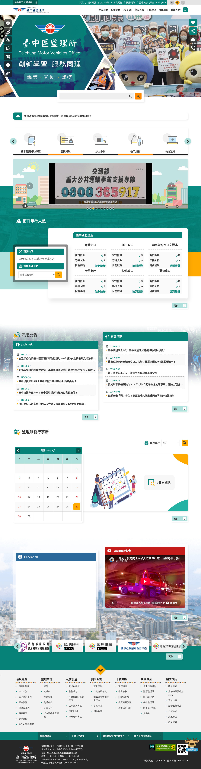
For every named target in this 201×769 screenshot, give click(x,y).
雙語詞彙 (130, 2)
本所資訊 (172, 686)
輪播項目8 (108, 208)
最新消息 (73, 691)
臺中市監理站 (149, 686)
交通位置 (172, 700)
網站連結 (23, 719)
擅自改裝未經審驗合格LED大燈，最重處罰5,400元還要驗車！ (52, 402)
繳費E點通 (24, 686)
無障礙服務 (24, 708)
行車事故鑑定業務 (51, 715)
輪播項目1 (88, 208)
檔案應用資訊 (125, 702)
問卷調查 (98, 711)
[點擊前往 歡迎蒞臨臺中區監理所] (100, 56)
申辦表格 (122, 691)
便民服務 (103, 9)
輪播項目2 (90, 208)
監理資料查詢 (25, 697)
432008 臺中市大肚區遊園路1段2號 (62, 753)
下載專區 (151, 9)
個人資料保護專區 (143, 736)
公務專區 (172, 711)
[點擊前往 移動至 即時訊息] (8, 23)
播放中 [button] (24, 205)
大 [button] (183, 2)
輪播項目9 (111, 208)
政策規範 (172, 722)
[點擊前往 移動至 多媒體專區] (8, 65)
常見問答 (117, 2)
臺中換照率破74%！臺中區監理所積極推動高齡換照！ (48, 391)
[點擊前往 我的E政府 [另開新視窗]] (152, 747)
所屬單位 (163, 9)
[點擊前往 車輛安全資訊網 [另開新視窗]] (167, 646)
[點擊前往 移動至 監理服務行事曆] (8, 56)
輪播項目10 (113, 208)
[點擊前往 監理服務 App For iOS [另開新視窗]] (67, 646)
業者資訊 (23, 702)
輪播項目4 (96, 208)
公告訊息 (127, 9)
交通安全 (48, 708)
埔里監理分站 (149, 708)
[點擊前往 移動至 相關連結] (8, 73)
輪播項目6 (102, 208)
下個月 (78, 450)
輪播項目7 (105, 208)
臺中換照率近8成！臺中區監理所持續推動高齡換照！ (48, 379)
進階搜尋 (138, 96)
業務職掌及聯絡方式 (176, 693)
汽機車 (47, 691)
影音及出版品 (174, 706)
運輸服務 (48, 697)
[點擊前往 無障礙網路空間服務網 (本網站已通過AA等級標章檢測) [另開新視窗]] (165, 747)
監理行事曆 (74, 686)
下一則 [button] (187, 141)
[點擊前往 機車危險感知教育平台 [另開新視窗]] (100, 646)
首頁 (81, 2)
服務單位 (155, 443)
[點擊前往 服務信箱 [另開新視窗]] (193, 39)
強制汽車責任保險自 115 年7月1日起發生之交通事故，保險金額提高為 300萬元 (146, 382)
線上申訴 (104, 2)
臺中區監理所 (37, 10)
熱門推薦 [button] (193, 22)
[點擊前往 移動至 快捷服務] (8, 31)
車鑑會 (146, 713)
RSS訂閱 (73, 711)
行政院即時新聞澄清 (76, 698)
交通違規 (48, 702)
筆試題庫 (122, 686)
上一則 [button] (13, 141)
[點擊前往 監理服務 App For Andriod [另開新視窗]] (33, 646)
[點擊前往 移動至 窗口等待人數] (8, 40)
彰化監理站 (148, 697)
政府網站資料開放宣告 (114, 736)
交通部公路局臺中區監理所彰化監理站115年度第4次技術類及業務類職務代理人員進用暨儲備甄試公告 (57, 357)
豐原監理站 (148, 691)
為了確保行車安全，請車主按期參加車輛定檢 (48, 116)
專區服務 (23, 713)
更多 (176, 305)
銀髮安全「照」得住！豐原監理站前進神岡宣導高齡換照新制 (141, 394)
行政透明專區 (75, 716)
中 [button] (177, 2)
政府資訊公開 (125, 708)
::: (1, 1)
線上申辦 (23, 691)
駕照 (46, 686)
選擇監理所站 (31, 266)
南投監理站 (148, 702)
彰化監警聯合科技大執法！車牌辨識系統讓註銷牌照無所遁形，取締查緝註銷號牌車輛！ (57, 368)
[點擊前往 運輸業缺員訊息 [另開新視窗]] (133, 646)
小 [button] (172, 2)
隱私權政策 (45, 736)
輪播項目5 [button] (99, 208)
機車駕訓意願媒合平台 (101, 698)
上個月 (18, 450)
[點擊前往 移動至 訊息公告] (8, 48)
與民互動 (139, 9)
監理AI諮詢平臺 (146, 2)
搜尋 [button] (185, 9)
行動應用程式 (100, 691)
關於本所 (175, 9)
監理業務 (115, 9)
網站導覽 (92, 2)
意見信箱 (98, 686)
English (162, 2)
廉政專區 (172, 716)
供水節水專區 (75, 706)
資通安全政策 (78, 736)
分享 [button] (193, 31)
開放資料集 (123, 697)
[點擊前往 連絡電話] (193, 47)
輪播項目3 (93, 208)
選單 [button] (100, 670)
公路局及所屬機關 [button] (23, 2)
